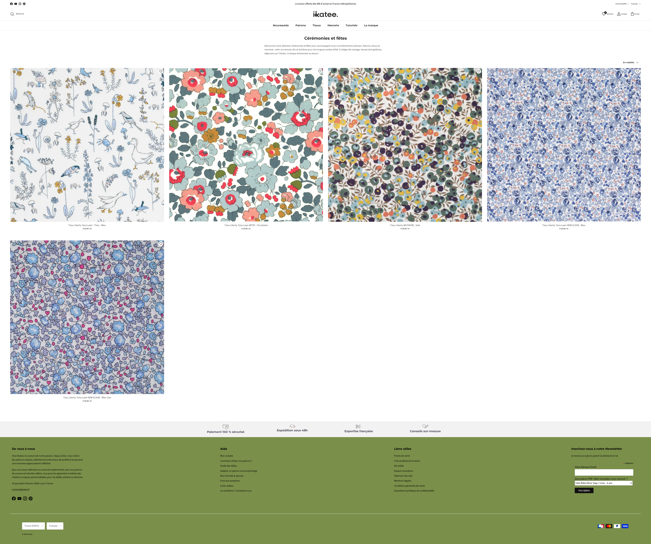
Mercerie (333, 25)
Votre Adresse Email (586, 467)
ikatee (29, 534)
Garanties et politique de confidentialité (414, 490)
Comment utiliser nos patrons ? (236, 461)
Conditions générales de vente (409, 486)
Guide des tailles (228, 466)
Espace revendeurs (403, 471)
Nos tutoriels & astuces (231, 476)
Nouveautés (281, 25)
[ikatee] (325, 14)
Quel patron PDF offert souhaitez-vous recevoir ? (601, 478)
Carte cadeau (226, 486)
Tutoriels (351, 25)
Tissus (317, 25)
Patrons (300, 25)
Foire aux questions (230, 481)
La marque (371, 25)
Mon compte (226, 456)
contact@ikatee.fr (325, 4)
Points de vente (402, 456)
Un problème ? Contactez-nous (236, 490)
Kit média (399, 466)
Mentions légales (402, 481)
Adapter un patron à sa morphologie (238, 471)
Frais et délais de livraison (407, 461)
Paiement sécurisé (403, 476)
